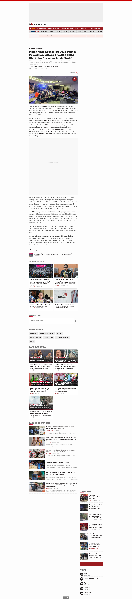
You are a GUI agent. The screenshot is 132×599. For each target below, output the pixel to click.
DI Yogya (72, 31)
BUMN (46, 120)
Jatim (79, 31)
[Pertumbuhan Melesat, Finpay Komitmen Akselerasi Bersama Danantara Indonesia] (66, 296)
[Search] (101, 28)
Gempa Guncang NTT (80, 36)
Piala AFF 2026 (91, 36)
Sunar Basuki (59, 129)
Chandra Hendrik (52, 66)
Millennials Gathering (52, 110)
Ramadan (43, 106)
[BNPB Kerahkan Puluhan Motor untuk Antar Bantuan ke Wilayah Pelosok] (66, 379)
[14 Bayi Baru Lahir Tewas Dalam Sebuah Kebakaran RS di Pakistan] (37, 430)
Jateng (65, 31)
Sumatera (44, 31)
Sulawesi (91, 31)
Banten (58, 31)
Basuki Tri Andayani (44, 133)
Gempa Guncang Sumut (66, 36)
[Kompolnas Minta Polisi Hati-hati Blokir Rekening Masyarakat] (41, 296)
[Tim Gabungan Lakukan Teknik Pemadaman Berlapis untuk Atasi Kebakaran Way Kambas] (41, 403)
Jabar (51, 31)
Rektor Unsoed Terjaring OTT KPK (48, 36)
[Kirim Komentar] (76, 321)
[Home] (37, 24)
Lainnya (99, 31)
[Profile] (98, 28)
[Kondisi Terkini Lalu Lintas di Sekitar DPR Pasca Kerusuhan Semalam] (37, 453)
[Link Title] (30, 48)
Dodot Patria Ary (47, 131)
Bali (85, 31)
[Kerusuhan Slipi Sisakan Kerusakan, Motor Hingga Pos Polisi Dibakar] (37, 475)
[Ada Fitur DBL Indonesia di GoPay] (37, 464)
